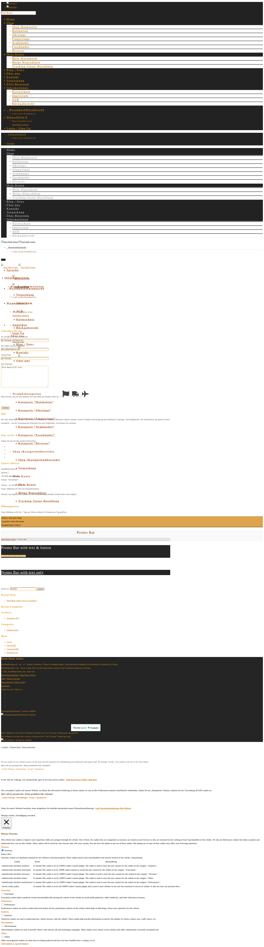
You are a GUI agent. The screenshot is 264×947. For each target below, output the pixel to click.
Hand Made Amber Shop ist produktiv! (22, 601)
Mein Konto (27, 484)
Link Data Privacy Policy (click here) (81, 780)
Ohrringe (19, 34)
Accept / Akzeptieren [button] (36, 769)
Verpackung (25, 294)
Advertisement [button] (7, 923)
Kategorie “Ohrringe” (34, 410)
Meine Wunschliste (26, 62)
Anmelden (11, 144)
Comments (13, 649)
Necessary (8, 851)
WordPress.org (12, 653)
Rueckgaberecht (7, 682)
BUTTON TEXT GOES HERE (13, 556)
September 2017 (13, 618)
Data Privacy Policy (28, 675)
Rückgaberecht (23, 103)
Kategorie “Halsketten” (36, 402)
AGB (15, 99)
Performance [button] (6, 901)
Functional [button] (5, 890)
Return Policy (20, 682)
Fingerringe (21, 38)
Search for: (5, 589)
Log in (9, 642)
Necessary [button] (5, 847)
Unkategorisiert (13, 630)
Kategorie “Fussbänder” (36, 435)
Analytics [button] (5, 912)
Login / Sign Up (19, 128)
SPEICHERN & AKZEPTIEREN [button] (15, 944)
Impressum (20, 95)
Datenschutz (21, 91)
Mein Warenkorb (24, 58)
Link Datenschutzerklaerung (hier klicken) (113, 808)
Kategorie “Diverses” (34, 443)
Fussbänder (20, 46)
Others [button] (4, 933)
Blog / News (25, 344)
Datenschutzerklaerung (10, 675)
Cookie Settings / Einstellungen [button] (14, 769)
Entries (11, 645)
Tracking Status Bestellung (32, 66)
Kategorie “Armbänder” (36, 426)
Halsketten (20, 30)
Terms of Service (13, 679)
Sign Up (18, 333)
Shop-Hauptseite (24, 26)
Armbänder (20, 42)
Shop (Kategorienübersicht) (39, 459)
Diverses (18, 50)
